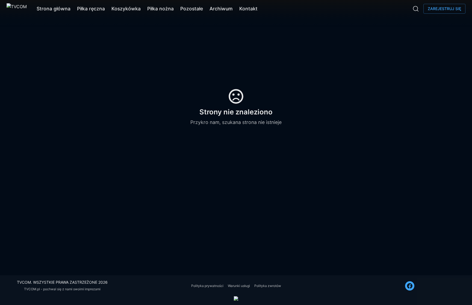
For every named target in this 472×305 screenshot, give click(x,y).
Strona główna (53, 8)
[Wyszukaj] (415, 8)
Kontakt (248, 8)
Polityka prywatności (207, 286)
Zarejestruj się (444, 8)
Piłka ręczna (91, 8)
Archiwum (221, 8)
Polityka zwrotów (267, 286)
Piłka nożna (160, 8)
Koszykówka (126, 8)
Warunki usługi (239, 286)
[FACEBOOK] (409, 286)
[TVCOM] (17, 8)
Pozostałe (191, 8)
